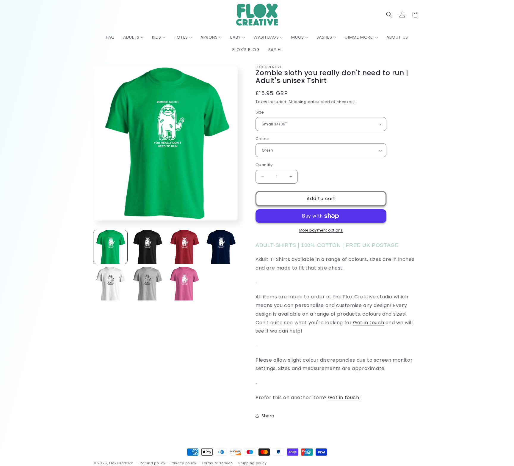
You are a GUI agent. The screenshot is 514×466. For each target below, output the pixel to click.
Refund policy (152, 462)
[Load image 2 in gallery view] (147, 247)
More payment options (321, 230)
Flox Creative (121, 463)
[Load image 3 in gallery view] (184, 247)
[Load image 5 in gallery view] (110, 284)
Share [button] (267, 416)
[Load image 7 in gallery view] (184, 284)
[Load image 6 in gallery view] (147, 284)
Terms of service (217, 462)
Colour (262, 138)
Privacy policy (183, 462)
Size (260, 112)
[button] (389, 14)
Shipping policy (252, 462)
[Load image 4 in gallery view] (221, 247)
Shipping (298, 101)
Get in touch (368, 322)
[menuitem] (110, 37)
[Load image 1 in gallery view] (110, 247)
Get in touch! (344, 397)
